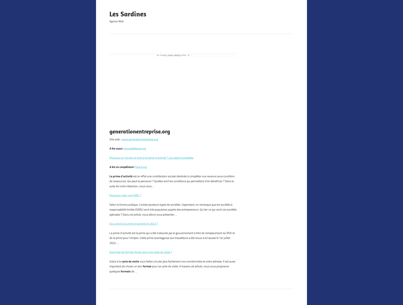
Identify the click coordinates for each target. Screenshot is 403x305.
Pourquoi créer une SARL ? (125, 195)
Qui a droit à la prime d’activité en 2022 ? (133, 224)
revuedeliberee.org (135, 148)
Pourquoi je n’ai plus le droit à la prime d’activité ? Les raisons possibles (151, 158)
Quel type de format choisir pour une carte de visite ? (140, 252)
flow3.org (141, 167)
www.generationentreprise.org (140, 139)
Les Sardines (127, 14)
